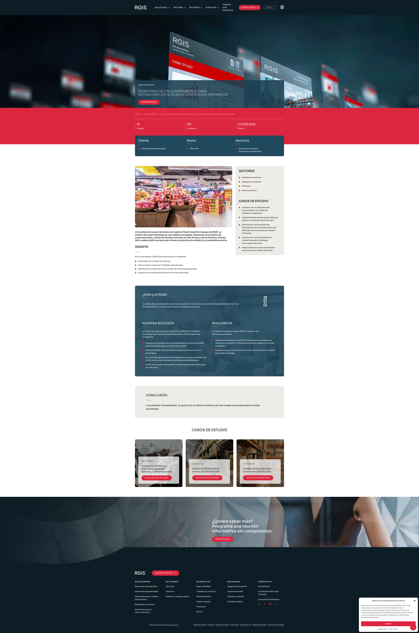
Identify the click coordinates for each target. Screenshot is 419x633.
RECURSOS (194, 7)
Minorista (246, 186)
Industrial (170, 591)
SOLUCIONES (161, 7)
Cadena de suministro (251, 177)
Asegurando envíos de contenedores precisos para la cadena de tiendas (258, 249)
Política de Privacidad (259, 625)
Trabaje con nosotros (227, 7)
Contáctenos (264, 586)
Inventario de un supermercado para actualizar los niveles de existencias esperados (256, 210)
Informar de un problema (275, 625)
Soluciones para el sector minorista (143, 610)
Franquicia (201, 606)
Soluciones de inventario (146, 586)
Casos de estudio (151, 114)
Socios (200, 612)
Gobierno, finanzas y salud (177, 596)
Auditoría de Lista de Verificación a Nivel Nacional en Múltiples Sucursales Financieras (257, 240)
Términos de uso (245, 625)
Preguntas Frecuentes (237, 586)
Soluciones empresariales (146, 591)
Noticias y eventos (235, 596)
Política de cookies (200, 625)
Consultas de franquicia (268, 599)
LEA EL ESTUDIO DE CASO (156, 478)
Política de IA (234, 625)
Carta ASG (210, 625)
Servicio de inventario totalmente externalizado (250, 150)
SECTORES (178, 7)
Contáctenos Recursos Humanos (268, 592)
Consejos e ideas (235, 601)
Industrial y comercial (251, 182)
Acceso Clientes (164, 573)
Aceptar (388, 624)
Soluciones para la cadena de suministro (146, 597)
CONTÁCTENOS (149, 102)
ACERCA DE (211, 7)
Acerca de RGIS (203, 586)
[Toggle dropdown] (169, 7)
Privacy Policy (393, 629)
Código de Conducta (222, 625)
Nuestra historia (204, 596)
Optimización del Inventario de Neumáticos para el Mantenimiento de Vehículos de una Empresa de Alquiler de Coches (259, 229)
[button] (415, 601)
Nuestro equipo (204, 601)
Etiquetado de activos (145, 604)
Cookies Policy (383, 629)
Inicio (137, 114)
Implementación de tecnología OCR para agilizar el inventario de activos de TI (260, 218)
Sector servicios (249, 190)
